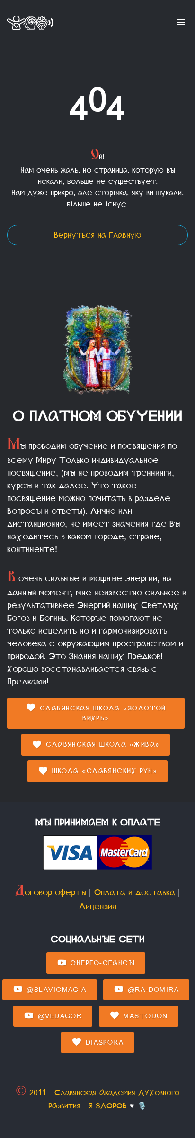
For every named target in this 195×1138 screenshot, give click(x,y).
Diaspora (103, 1043)
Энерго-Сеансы (101, 963)
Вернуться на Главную (97, 235)
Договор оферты (50, 892)
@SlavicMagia (55, 990)
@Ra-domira (151, 990)
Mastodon (144, 1016)
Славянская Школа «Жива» (101, 745)
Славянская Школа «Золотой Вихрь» (101, 713)
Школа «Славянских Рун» (103, 771)
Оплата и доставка (134, 892)
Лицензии (97, 906)
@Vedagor (58, 1016)
